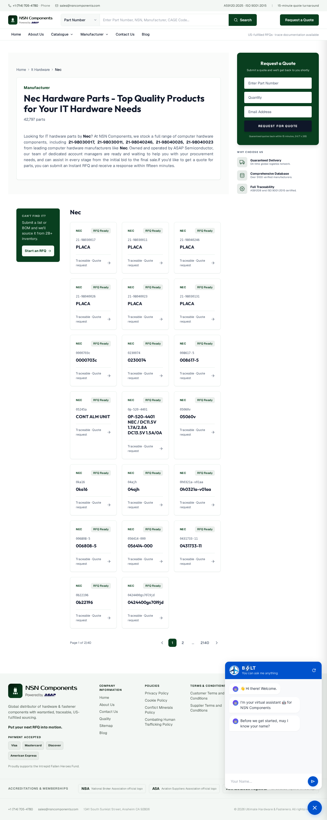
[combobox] (164, 20)
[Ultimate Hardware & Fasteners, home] (30, 20)
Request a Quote (299, 20)
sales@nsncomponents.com (58, 809)
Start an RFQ (35, 251)
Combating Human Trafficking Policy (160, 722)
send (313, 781)
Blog (146, 34)
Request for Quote (278, 126)
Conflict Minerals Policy (159, 710)
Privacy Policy (157, 693)
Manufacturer (92, 34)
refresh (314, 670)
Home (16, 34)
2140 (205, 642)
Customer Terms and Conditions (207, 696)
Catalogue (59, 34)
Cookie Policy (156, 700)
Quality (105, 718)
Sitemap (106, 725)
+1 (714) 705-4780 (20, 809)
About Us (36, 34)
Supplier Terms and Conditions (206, 708)
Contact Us (125, 34)
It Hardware (40, 69)
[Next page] (217, 643)
